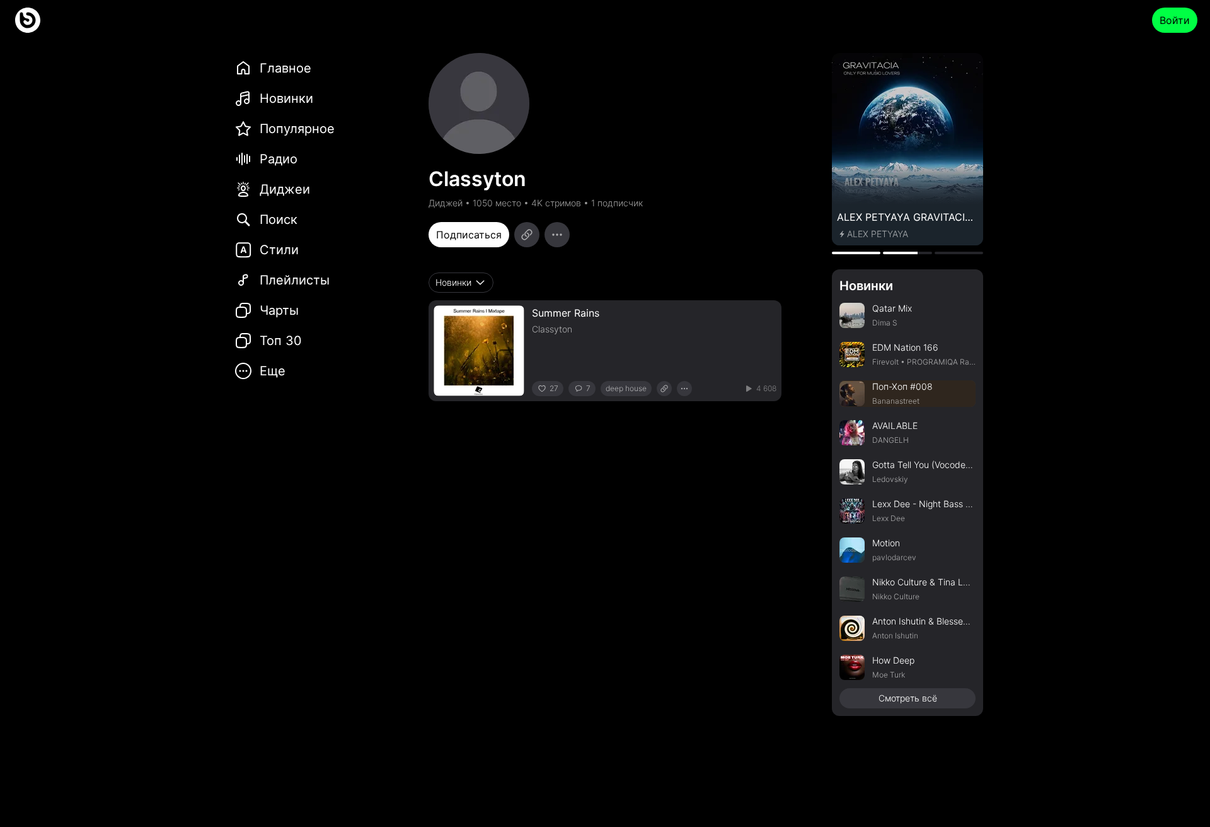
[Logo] (28, 20)
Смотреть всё (908, 698)
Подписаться (469, 234)
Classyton (552, 329)
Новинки (866, 285)
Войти (1175, 20)
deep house (626, 388)
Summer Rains (565, 313)
